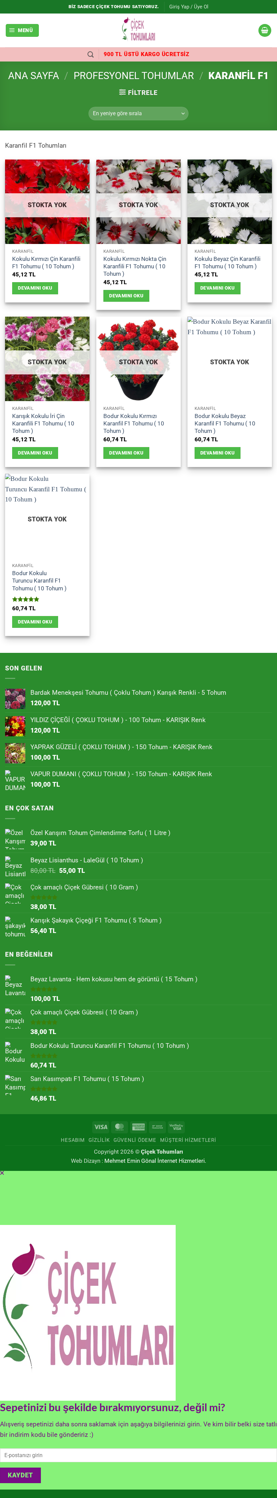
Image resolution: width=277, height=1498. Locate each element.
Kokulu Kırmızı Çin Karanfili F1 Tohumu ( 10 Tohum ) (46, 262)
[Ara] (90, 54)
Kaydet (20, 1475)
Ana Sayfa (33, 75)
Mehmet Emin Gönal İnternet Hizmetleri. (155, 1160)
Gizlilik (99, 1140)
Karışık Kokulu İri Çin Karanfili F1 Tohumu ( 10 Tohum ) (43, 424)
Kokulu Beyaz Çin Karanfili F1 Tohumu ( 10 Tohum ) (227, 262)
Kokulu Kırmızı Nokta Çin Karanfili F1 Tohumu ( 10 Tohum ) (134, 266)
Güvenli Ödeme (135, 1140)
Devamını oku (35, 288)
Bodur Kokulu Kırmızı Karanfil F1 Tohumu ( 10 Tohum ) (133, 424)
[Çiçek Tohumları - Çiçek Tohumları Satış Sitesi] (138, 30)
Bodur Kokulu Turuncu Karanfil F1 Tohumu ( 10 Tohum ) (39, 581)
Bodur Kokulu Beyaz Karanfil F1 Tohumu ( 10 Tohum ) (225, 424)
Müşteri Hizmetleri (188, 1140)
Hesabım (72, 1140)
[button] (188, 7)
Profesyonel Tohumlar (134, 75)
